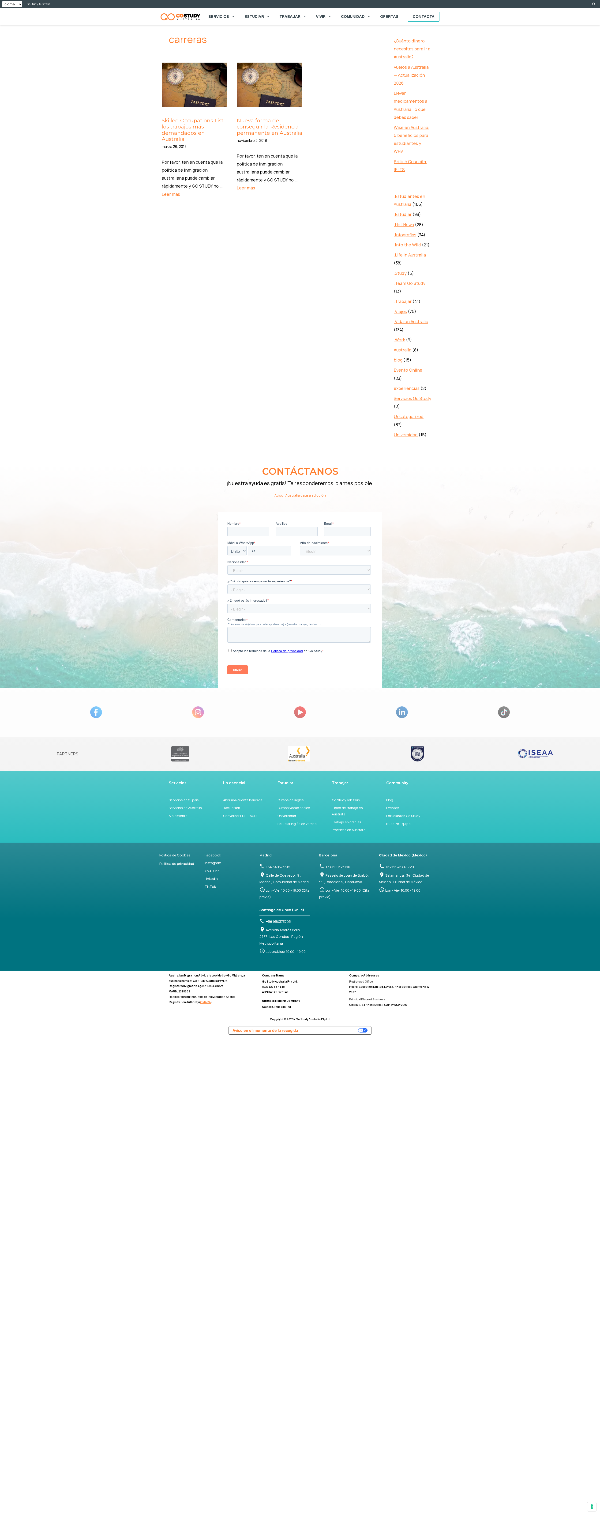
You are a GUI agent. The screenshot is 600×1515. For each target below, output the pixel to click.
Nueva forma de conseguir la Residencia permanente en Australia (269, 126)
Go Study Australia (38, 4)
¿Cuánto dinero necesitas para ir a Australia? (412, 49)
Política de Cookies (175, 855)
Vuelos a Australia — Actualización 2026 (411, 75)
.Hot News (404, 224)
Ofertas (389, 17)
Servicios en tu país (184, 800)
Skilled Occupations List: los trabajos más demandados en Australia (193, 129)
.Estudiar (403, 214)
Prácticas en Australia (348, 830)
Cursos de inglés (291, 800)
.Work (399, 340)
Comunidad (353, 17)
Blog (389, 800)
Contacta (424, 17)
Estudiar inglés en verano (297, 824)
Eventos (392, 808)
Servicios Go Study (412, 398)
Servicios (218, 17)
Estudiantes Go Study (403, 816)
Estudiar (254, 17)
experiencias (407, 388)
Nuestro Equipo (398, 824)
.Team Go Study (409, 283)
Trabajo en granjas (346, 822)
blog (398, 360)
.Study (400, 273)
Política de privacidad (176, 863)
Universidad (406, 434)
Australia (402, 350)
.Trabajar (403, 301)
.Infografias (405, 234)
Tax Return (231, 808)
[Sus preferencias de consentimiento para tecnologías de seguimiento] (591, 1506)
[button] (594, 4)
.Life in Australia (410, 255)
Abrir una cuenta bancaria (242, 800)
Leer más (171, 194)
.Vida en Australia (411, 321)
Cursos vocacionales (294, 808)
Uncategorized (409, 416)
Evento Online (408, 370)
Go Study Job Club (346, 800)
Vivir (321, 17)
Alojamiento (178, 816)
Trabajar (289, 17)
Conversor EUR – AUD (240, 816)
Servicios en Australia (185, 808)
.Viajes (400, 311)
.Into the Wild (407, 245)
